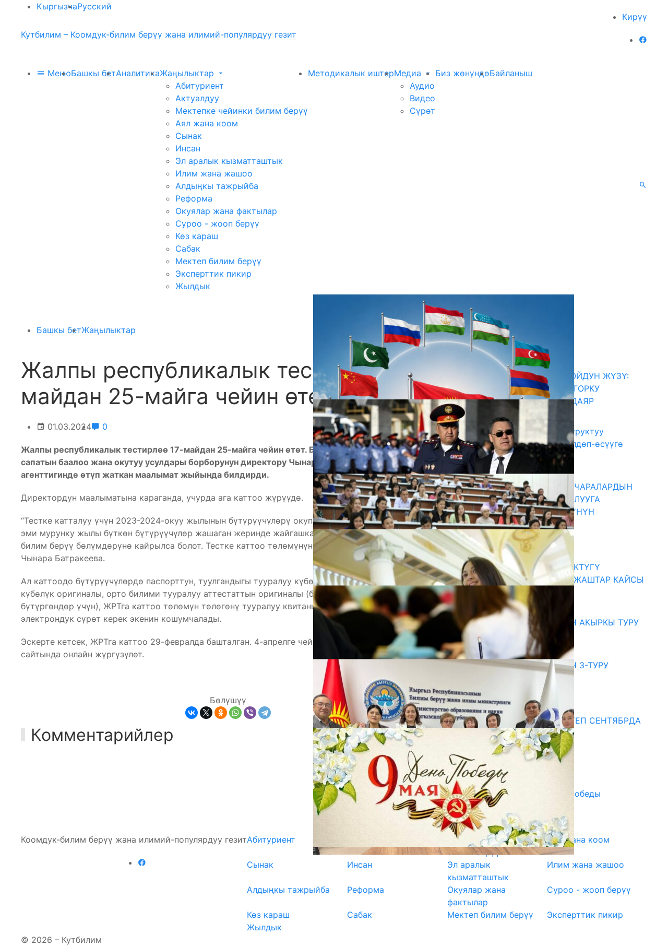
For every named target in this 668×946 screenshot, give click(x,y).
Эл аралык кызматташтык (229, 161)
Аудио (422, 85)
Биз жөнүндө (462, 73)
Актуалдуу (197, 98)
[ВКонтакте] (191, 712)
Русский (94, 6)
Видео (422, 98)
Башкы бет (93, 73)
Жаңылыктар (188, 73)
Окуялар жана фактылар (226, 211)
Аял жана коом (206, 123)
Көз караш (196, 236)
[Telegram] (264, 712)
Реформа (193, 198)
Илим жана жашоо (214, 173)
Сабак (187, 248)
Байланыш (511, 73)
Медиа (409, 73)
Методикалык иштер (351, 73)
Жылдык (192, 286)
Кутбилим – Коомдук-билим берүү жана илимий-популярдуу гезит (158, 34)
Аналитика (138, 73)
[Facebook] (643, 39)
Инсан (187, 148)
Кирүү (634, 16)
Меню (58, 73)
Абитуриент (199, 85)
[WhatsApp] (235, 712)
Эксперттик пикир (213, 273)
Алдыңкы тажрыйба (216, 186)
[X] (206, 712)
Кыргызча (57, 6)
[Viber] (250, 712)
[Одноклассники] (220, 712)
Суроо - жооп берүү (217, 223)
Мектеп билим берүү (218, 261)
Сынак (188, 136)
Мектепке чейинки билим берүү (241, 110)
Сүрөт (422, 110)
